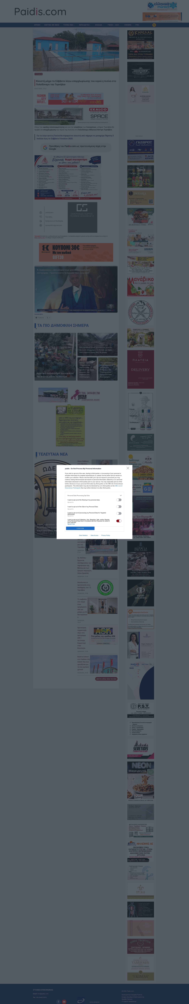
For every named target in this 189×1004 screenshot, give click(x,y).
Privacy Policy (105, 535)
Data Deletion (83, 535)
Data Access (94, 535)
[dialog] (94, 502)
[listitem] (94, 495)
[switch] (118, 500)
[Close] (128, 469)
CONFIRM (80, 528)
